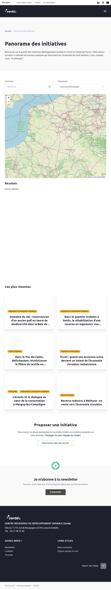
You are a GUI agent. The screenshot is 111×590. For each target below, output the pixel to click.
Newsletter (10, 547)
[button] (8, 98)
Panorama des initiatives (24, 31)
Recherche (9, 81)
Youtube (9, 555)
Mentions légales (24, 586)
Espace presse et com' (68, 551)
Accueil (8, 31)
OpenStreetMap (100, 177)
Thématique (63, 81)
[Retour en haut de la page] (103, 566)
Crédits (36, 586)
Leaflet (88, 177)
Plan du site (10, 586)
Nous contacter (65, 547)
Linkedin (9, 551)
